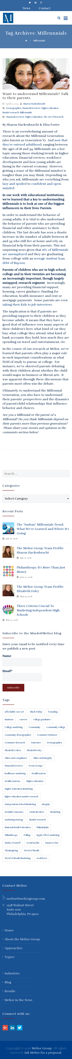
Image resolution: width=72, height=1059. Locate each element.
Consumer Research (15, 742)
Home (9, 930)
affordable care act (14, 712)
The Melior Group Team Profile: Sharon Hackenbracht (40, 550)
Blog (8, 982)
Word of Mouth (31, 850)
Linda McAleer (36, 812)
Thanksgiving (11, 850)
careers (23, 719)
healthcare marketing (15, 773)
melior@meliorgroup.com (26, 899)
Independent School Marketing (20, 804)
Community (34, 727)
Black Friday (36, 712)
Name (7, 656)
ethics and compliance (16, 758)
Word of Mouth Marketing (17, 858)
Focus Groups (36, 765)
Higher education (49, 108)
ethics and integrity (42, 758)
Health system (39, 773)
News (26, 8)
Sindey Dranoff (12, 843)
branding (53, 712)
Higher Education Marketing (19, 789)
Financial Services (31, 108)
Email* (7, 671)
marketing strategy (14, 819)
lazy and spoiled (15, 184)
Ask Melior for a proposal (42, 1052)
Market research (11, 112)
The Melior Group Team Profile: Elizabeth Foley (40, 589)
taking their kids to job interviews (27, 304)
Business (9, 719)
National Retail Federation (17, 827)
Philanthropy (11, 835)
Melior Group (42, 1048)
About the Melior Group (22, 939)
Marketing (55, 812)
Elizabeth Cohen (13, 750)
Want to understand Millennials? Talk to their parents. (36, 96)
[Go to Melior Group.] (26, 40)
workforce (42, 858)
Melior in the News (18, 1000)
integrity (46, 804)
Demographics (13, 108)
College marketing (14, 727)
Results (10, 991)
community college (55, 727)
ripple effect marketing (47, 835)
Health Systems (12, 781)
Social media (32, 843)
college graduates (42, 719)
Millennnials (26, 112)
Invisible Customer (14, 812)
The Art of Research (53, 117)
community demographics (18, 735)
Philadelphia (43, 827)
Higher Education (34, 117)
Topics (9, 957)
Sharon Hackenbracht (34, 104)
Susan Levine (51, 843)
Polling (27, 835)
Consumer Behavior (47, 735)
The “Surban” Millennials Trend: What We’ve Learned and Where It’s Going (43, 529)
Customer (36, 742)
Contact (44, 8)
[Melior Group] (15, 18)
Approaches (13, 948)
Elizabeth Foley (34, 750)
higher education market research (21, 796)
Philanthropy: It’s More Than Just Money (41, 570)
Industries (12, 973)
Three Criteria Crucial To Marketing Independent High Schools (38, 610)
